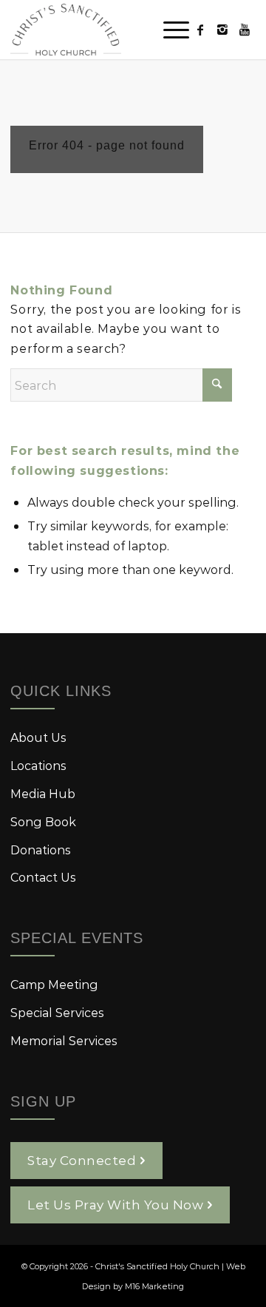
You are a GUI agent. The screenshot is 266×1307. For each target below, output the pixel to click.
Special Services (57, 1012)
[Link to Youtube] (244, 29)
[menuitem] (169, 29)
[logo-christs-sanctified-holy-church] (108, 29)
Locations (38, 765)
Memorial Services (63, 1040)
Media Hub (42, 793)
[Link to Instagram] (222, 29)
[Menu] (169, 29)
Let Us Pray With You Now (115, 1204)
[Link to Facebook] (200, 29)
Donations (40, 849)
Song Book (43, 821)
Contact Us (43, 877)
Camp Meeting (54, 984)
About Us (38, 737)
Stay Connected (81, 1160)
